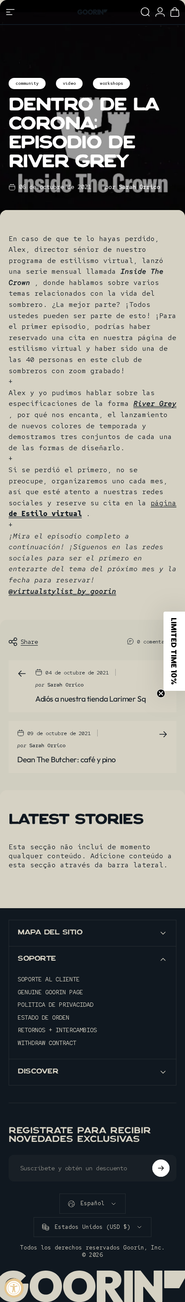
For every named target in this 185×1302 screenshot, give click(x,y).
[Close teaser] (161, 693)
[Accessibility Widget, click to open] (14, 1288)
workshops (111, 83)
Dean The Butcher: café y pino (66, 759)
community (27, 83)
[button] (174, 651)
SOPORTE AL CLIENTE (49, 979)
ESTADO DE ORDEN (43, 1017)
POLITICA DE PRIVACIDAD (55, 1004)
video (69, 83)
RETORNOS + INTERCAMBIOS (57, 1030)
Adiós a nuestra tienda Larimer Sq (90, 699)
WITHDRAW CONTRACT (47, 1043)
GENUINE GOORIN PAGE (50, 992)
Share (29, 642)
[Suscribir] (161, 1168)
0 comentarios (156, 641)
